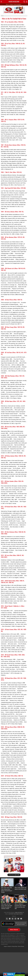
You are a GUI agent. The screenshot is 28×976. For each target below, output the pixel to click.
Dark (18, 874)
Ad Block (6, 856)
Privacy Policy (14, 946)
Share (26, 1)
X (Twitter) (7, 919)
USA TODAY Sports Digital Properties (16, 913)
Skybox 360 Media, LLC (19, 912)
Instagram (15, 919)
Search (24, 1)
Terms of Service (21, 946)
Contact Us (9, 946)
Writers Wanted (14, 929)
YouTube (21, 919)
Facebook (10, 919)
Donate (5, 946)
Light (16, 874)
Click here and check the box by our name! (20, 923)
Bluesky (18, 919)
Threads (12, 919)
